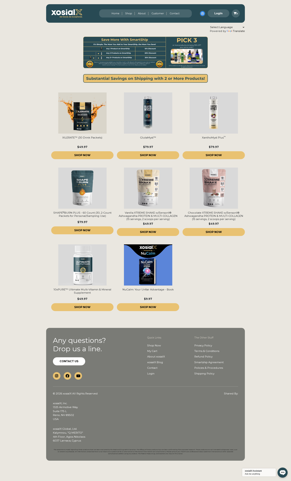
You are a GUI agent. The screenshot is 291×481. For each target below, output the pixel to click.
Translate (239, 31)
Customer (158, 13)
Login (218, 13)
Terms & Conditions (206, 351)
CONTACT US (69, 361)
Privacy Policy (203, 345)
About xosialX (156, 356)
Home (115, 13)
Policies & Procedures (208, 367)
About (142, 13)
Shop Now (154, 345)
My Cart (152, 351)
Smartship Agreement (209, 362)
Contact (175, 13)
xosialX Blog (155, 362)
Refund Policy (203, 356)
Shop (128, 13)
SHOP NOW (82, 155)
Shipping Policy (204, 373)
